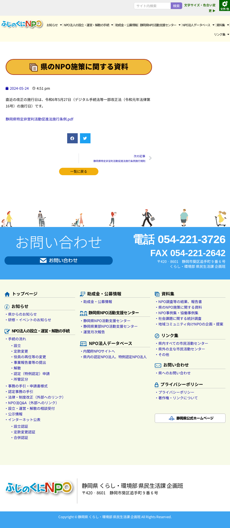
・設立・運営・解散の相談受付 (29, 408)
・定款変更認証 (22, 431)
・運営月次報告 (92, 331)
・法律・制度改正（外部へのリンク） (35, 397)
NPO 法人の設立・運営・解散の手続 (86, 25)
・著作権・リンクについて (176, 397)
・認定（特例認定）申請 (30, 373)
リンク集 (219, 34)
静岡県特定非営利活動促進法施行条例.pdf (39, 119)
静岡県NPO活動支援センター (158, 25)
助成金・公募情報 (126, 25)
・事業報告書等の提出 (28, 362)
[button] (72, 138)
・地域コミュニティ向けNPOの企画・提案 (189, 324)
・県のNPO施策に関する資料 (178, 307)
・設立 (15, 345)
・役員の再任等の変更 (28, 356)
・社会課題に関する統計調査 (178, 318)
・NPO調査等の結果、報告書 (178, 301)
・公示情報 (13, 414)
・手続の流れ (15, 338)
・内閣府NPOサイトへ (97, 351)
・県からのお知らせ (20, 314)
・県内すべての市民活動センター (181, 343)
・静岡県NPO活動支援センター (105, 320)
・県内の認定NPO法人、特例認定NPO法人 (113, 356)
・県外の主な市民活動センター (180, 348)
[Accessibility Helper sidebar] (224, 5)
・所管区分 (19, 379)
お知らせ (52, 25)
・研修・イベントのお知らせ (27, 319)
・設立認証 (19, 426)
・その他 (162, 354)
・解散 (15, 368)
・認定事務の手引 (18, 391)
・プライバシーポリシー (174, 392)
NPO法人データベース (196, 25)
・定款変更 (19, 351)
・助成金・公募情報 (96, 301)
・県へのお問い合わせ (173, 372)
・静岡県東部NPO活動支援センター (109, 326)
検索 (176, 5)
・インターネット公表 (22, 419)
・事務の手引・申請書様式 (26, 385)
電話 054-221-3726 (179, 239)
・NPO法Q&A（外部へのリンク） (31, 402)
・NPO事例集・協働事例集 (176, 312)
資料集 (220, 25)
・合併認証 (19, 437)
